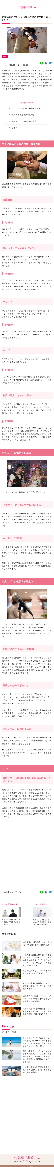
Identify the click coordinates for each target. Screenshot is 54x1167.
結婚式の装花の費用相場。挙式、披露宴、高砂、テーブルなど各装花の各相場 (37, 986)
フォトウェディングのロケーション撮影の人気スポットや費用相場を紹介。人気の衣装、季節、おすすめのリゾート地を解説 (37, 1042)
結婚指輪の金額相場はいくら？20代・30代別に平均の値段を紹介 (37, 943)
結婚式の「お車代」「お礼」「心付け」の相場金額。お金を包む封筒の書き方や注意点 (37, 998)
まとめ (15, 127)
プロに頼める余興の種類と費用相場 (27, 108)
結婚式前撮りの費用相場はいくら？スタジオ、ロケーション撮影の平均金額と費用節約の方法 (37, 1011)
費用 (5, 56)
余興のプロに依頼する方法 (23, 115)
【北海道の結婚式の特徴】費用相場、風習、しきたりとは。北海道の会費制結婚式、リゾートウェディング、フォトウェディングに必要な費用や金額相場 (37, 960)
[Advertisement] (27, 849)
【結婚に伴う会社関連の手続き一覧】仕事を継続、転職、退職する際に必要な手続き (37, 1070)
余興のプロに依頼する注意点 (24, 121)
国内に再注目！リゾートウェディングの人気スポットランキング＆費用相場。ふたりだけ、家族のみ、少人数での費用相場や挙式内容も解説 (37, 1056)
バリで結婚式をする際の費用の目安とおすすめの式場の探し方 (37, 971)
